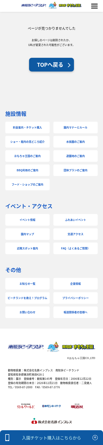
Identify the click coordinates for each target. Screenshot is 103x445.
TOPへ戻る (50, 64)
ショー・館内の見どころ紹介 (27, 142)
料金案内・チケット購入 (27, 127)
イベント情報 (27, 220)
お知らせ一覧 (27, 284)
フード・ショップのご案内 (27, 184)
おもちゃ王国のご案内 (27, 156)
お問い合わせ (27, 312)
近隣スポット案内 (27, 248)
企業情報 (75, 284)
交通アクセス (75, 234)
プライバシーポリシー (75, 298)
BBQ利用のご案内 (27, 170)
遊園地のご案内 (75, 156)
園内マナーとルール (75, 127)
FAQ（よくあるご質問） (75, 248)
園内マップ (27, 234)
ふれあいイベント (75, 220)
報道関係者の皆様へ (75, 312)
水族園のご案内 (75, 142)
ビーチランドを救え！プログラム (27, 298)
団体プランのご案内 (75, 170)
